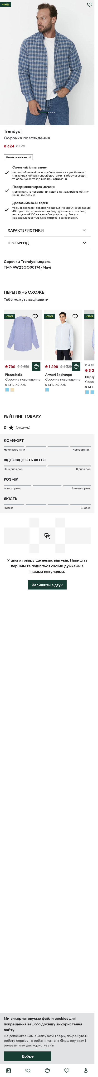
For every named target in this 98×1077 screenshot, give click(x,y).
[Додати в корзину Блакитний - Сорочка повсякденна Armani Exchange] (76, 366)
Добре (28, 1056)
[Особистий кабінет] (86, 1070)
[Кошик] (47, 1070)
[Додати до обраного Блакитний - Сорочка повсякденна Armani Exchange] (75, 316)
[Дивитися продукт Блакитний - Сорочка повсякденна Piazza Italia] (23, 335)
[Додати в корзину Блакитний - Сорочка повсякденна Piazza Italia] (36, 366)
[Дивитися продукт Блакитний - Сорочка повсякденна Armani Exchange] (63, 335)
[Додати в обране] (89, 4)
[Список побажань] (66, 1070)
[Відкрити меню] (28, 1070)
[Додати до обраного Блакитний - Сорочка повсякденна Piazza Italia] (35, 316)
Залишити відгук (47, 585)
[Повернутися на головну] (8, 1070)
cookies (61, 1018)
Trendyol (12, 131)
